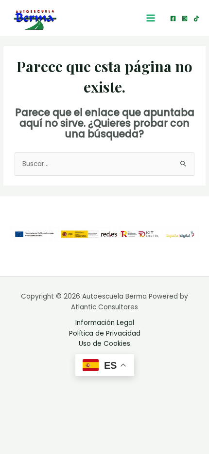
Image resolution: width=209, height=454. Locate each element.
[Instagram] (185, 18)
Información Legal (104, 322)
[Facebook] (173, 18)
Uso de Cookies (104, 343)
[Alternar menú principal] (151, 18)
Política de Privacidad (104, 333)
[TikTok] (196, 18)
